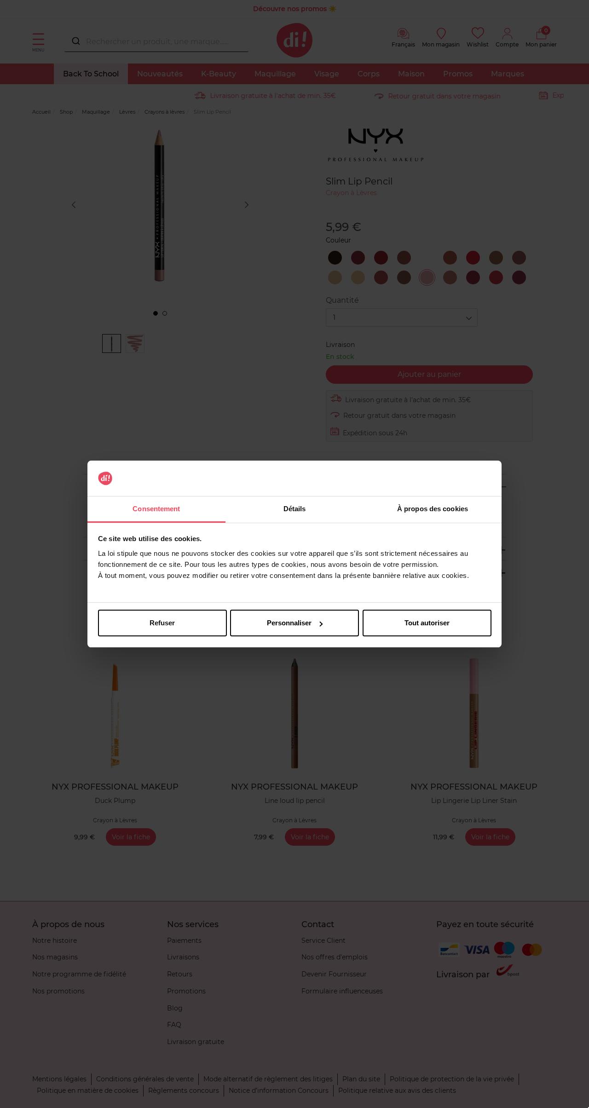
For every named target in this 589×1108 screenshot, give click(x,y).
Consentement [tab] (156, 509)
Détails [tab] (294, 509)
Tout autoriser (427, 623)
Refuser (162, 623)
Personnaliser (289, 623)
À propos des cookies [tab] (432, 509)
